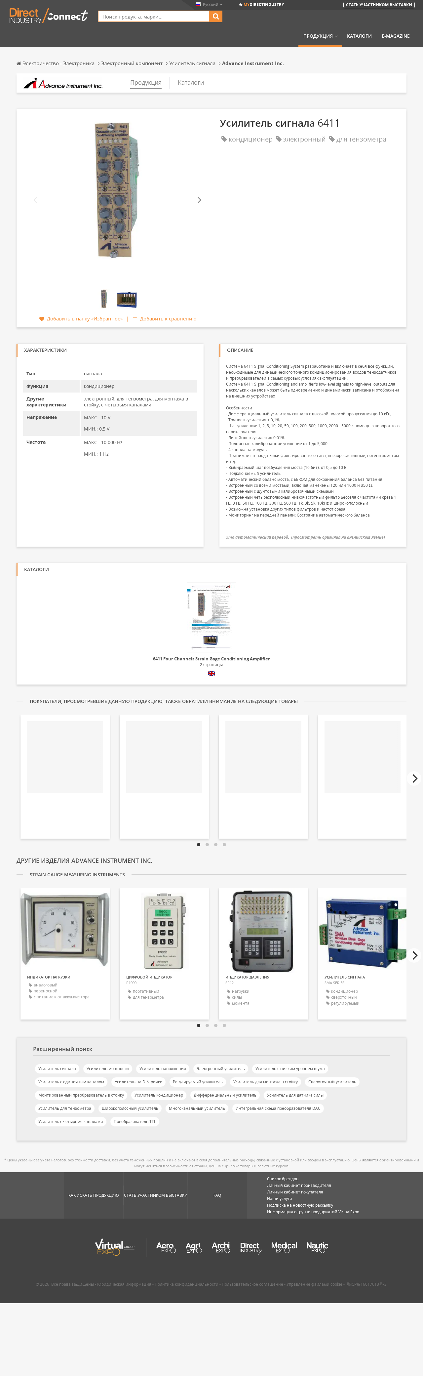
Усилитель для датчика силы (295, 1095)
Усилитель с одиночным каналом (71, 1082)
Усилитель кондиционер (159, 1095)
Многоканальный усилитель (197, 1108)
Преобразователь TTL (135, 1121)
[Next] (199, 200)
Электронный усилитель (221, 1068)
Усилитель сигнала (57, 1068)
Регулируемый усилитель (198, 1082)
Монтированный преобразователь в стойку (81, 1095)
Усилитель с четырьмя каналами (70, 1121)
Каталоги (359, 36)
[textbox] (154, 16)
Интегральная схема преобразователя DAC (278, 1108)
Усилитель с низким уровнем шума (290, 1068)
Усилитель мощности (108, 1068)
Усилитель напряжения (162, 1068)
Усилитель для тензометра (64, 1108)
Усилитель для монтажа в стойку (265, 1082)
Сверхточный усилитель (332, 1082)
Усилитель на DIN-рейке (138, 1082)
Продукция (318, 36)
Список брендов (282, 1179)
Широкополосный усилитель (130, 1108)
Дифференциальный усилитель (225, 1095)
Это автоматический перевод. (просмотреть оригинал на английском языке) (305, 537)
